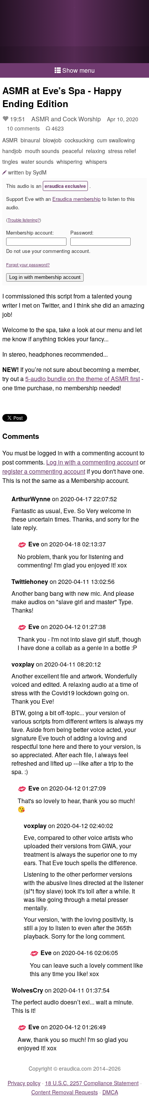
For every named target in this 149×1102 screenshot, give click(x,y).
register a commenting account (43, 471)
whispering (70, 161)
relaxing (95, 151)
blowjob (52, 140)
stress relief (122, 151)
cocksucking (79, 140)
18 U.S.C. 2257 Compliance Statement (92, 1083)
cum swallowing (116, 140)
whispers (96, 161)
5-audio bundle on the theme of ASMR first (82, 378)
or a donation (74, 54)
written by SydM (27, 172)
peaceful (72, 151)
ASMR (10, 140)
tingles (10, 161)
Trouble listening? (24, 220)
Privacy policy (24, 1083)
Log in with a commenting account (92, 462)
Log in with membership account (45, 277)
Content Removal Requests (64, 1092)
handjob (12, 151)
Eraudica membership (76, 198)
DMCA (110, 1092)
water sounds (37, 161)
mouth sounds (42, 151)
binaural (30, 140)
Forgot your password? (28, 264)
